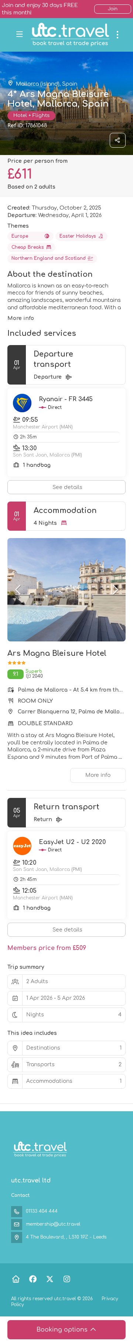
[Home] (15, 1279)
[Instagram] (66, 1279)
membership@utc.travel (53, 1224)
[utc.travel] (39, 1149)
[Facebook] (32, 1279)
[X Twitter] (49, 1279)
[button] (18, 589)
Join (112, 8)
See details (67, 487)
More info (20, 318)
